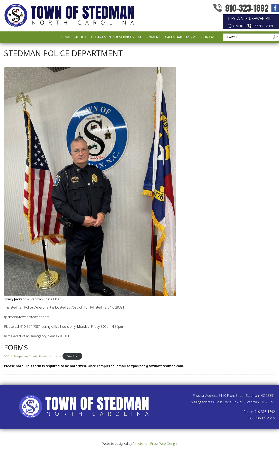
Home (66, 37)
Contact (209, 37)
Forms (191, 37)
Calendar (173, 37)
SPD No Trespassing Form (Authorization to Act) (32, 356)
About (81, 37)
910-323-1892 (247, 8)
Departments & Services (112, 37)
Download (72, 356)
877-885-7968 (262, 26)
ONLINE (239, 26)
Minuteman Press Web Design (155, 443)
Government (149, 37)
